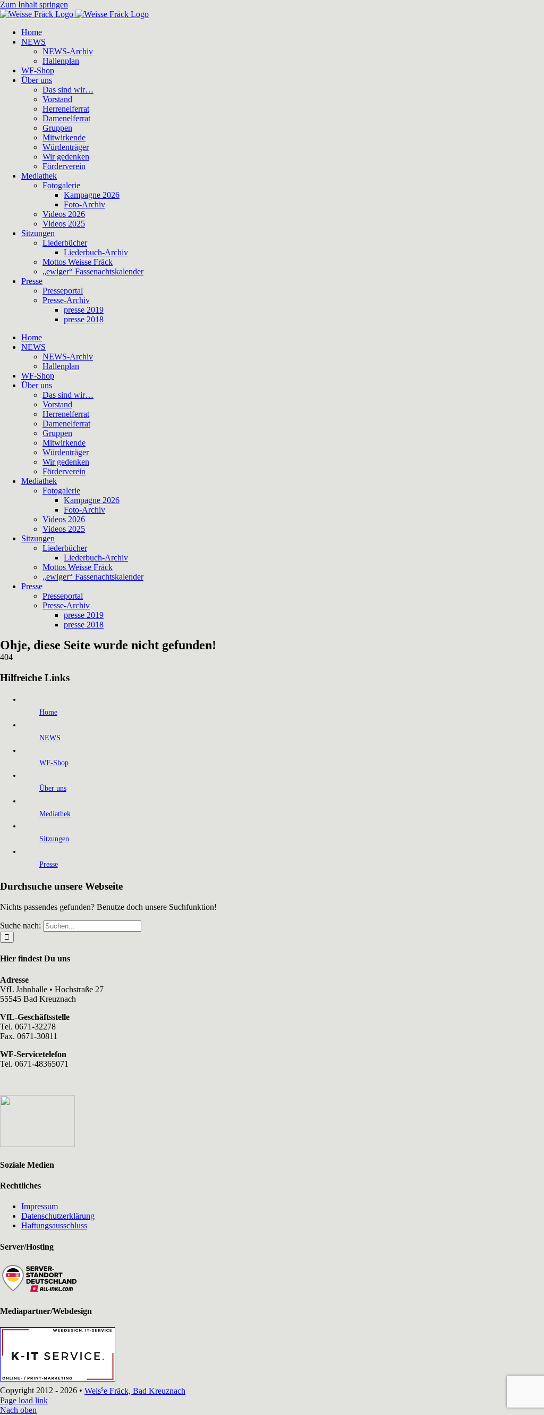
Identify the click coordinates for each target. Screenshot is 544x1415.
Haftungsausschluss (54, 1225)
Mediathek (55, 814)
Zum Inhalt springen (34, 4)
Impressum (39, 1206)
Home (48, 712)
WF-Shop (54, 763)
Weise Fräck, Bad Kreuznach (134, 1390)
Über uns (52, 788)
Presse (48, 864)
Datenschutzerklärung (58, 1215)
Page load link (24, 1400)
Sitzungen (54, 839)
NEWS (50, 738)
